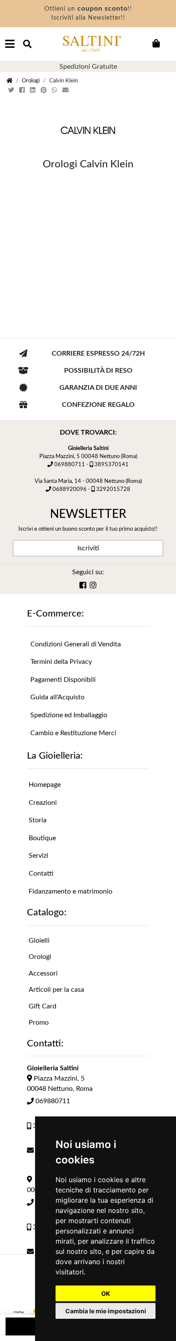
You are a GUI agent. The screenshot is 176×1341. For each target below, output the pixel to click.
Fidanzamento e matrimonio (70, 891)
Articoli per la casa (56, 989)
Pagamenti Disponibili (63, 679)
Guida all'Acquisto (57, 697)
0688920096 (70, 489)
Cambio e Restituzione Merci (73, 733)
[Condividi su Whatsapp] (55, 90)
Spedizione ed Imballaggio (68, 715)
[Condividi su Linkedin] (33, 90)
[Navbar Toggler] (10, 44)
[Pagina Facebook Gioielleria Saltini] (82, 586)
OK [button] (105, 1293)
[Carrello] (156, 44)
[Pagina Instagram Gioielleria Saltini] (93, 586)
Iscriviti (88, 548)
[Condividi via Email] (66, 90)
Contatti (41, 873)
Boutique (42, 838)
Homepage (45, 784)
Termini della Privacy (61, 661)
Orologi (31, 80)
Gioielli (39, 940)
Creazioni (43, 802)
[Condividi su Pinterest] (44, 90)
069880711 (69, 464)
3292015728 (113, 489)
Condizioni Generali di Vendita (75, 644)
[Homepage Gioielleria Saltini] (9, 81)
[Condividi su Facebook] (22, 90)
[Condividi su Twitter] (12, 90)
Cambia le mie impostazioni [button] (105, 1311)
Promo (39, 1022)
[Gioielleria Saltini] (92, 44)
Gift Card (42, 1006)
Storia (38, 820)
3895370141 (111, 464)
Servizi (38, 855)
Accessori (43, 973)
